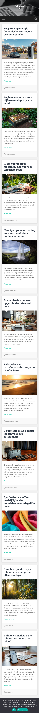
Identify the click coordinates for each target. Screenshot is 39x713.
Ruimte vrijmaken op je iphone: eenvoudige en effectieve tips (18, 572)
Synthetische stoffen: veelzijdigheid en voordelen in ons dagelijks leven (19, 502)
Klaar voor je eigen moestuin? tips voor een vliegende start (18, 166)
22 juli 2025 (9, 626)
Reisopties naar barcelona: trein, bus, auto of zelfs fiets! (19, 367)
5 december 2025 (11, 290)
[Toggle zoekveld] (36, 19)
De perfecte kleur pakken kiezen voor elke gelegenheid (19, 433)
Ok (14, 710)
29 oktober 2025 (11, 355)
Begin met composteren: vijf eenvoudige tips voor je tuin (19, 100)
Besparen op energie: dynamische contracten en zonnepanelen (18, 31)
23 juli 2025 (9, 559)
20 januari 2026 (10, 88)
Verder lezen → (9, 81)
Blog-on (20, 6)
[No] (36, 705)
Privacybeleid (22, 710)
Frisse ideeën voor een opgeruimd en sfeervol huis (17, 303)
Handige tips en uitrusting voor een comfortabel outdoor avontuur (19, 233)
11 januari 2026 (10, 154)
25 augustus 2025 (11, 487)
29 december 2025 (11, 220)
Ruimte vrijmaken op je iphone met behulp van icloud (18, 638)
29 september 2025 (12, 421)
